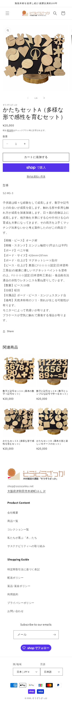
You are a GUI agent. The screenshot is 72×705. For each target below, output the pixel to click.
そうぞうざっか (39, 698)
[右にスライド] (44, 98)
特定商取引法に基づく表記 (23, 569)
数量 (5, 136)
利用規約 (12, 594)
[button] (7, 13)
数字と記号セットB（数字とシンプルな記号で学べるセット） (52, 392)
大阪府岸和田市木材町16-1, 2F (26, 491)
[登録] (54, 634)
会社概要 (12, 512)
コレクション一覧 (18, 529)
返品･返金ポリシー (18, 586)
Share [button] (10, 331)
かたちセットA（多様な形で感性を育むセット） (18, 442)
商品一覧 (12, 521)
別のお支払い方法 (36, 176)
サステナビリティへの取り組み (26, 546)
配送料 (10, 130)
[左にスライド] (28, 98)
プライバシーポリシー (20, 602)
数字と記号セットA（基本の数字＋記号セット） (18, 392)
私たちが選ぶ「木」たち (22, 537)
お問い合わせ (15, 611)
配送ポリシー (15, 577)
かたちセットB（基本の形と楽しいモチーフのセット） (52, 442)
